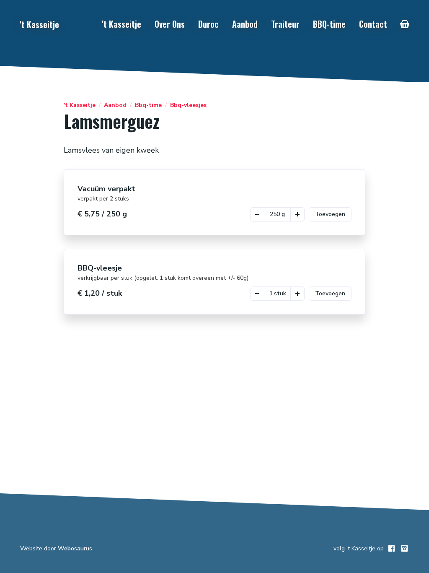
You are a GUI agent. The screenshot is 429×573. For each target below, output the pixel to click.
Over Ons (170, 24)
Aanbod (245, 24)
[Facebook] (391, 548)
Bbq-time (148, 105)
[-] (257, 214)
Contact (373, 24)
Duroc (208, 24)
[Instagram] (404, 548)
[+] (297, 214)
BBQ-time (329, 24)
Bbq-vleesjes (188, 105)
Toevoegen (330, 214)
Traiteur (285, 24)
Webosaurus (75, 548)
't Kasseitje (121, 24)
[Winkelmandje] (405, 24)
